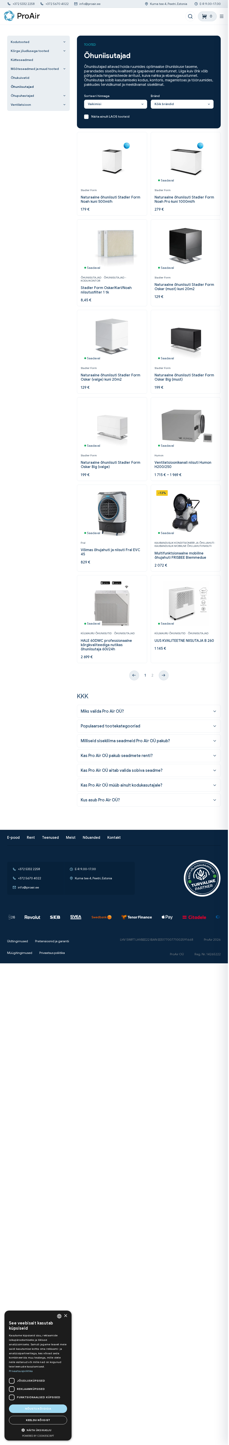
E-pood (13, 838)
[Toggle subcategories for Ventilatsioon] (64, 104)
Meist (71, 838)
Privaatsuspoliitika (21, 1371)
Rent (31, 838)
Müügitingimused (19, 953)
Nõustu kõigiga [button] (38, 1408)
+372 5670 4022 (57, 4)
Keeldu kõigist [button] (38, 1420)
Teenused (50, 838)
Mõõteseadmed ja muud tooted (35, 69)
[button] (38, 1430)
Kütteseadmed (22, 60)
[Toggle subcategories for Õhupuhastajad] (64, 95)
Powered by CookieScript (38, 1435)
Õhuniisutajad (22, 87)
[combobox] (59, 1316)
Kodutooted (20, 42)
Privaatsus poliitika (52, 953)
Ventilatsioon (21, 105)
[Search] (190, 16)
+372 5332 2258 (24, 4)
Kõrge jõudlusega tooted (30, 51)
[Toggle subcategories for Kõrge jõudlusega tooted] (64, 51)
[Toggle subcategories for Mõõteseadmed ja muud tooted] (64, 69)
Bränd (155, 96)
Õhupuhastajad (22, 96)
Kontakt (114, 838)
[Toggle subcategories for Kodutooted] (64, 42)
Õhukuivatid (20, 78)
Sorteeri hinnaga (96, 96)
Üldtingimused (17, 941)
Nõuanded (91, 838)
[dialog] (38, 1376)
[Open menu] (221, 16)
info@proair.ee (89, 4)
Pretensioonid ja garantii (52, 941)
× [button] (65, 1316)
